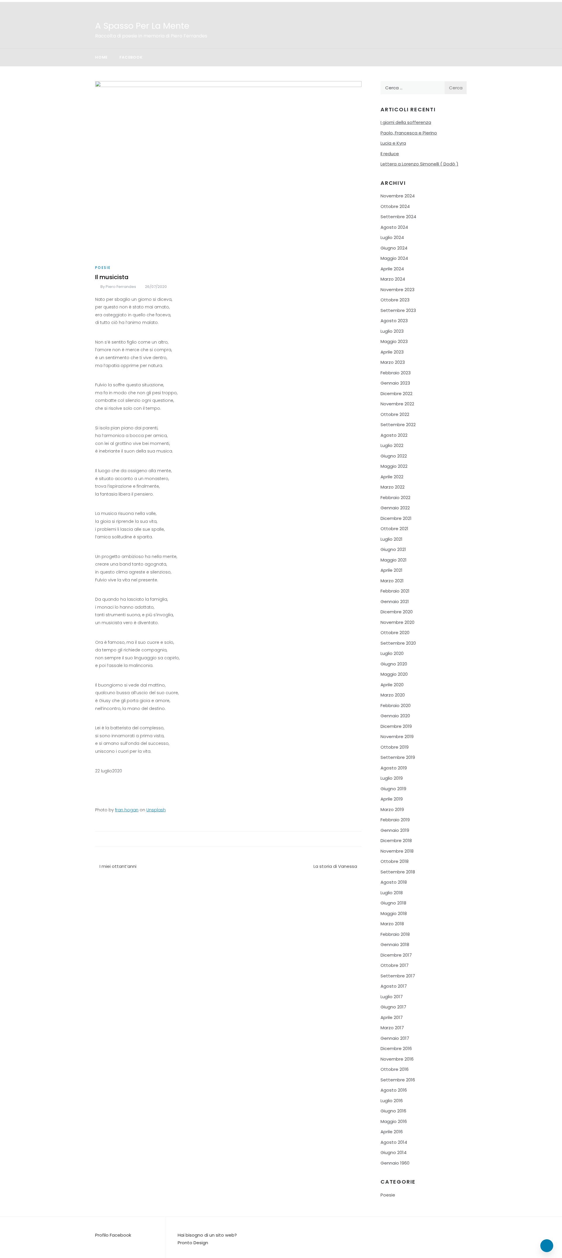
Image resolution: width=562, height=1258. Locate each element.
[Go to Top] (546, 1245)
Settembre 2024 (398, 217)
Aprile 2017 (392, 1017)
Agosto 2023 (394, 321)
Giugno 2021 (393, 549)
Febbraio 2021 (395, 591)
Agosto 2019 (394, 768)
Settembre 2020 (398, 643)
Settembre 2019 (398, 757)
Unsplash (156, 810)
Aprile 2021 (391, 570)
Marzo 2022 (393, 487)
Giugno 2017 (393, 1007)
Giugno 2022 (394, 456)
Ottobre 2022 (395, 414)
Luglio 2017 (392, 997)
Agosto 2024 (394, 227)
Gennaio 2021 (395, 601)
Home (101, 57)
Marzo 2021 (392, 581)
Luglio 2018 (392, 893)
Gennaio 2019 (395, 830)
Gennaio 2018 (395, 944)
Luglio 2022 (392, 445)
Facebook (131, 57)
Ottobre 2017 (395, 965)
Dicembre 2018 (396, 840)
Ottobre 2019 (395, 747)
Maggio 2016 (394, 1121)
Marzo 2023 (393, 362)
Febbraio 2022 (395, 497)
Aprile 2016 (392, 1132)
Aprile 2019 (392, 799)
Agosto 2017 (394, 986)
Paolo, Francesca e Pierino (409, 133)
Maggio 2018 (394, 913)
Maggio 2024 (394, 258)
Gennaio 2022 (395, 508)
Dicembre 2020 (397, 612)
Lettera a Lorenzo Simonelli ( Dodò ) (419, 164)
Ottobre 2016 (395, 1069)
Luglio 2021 (391, 539)
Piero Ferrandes (121, 286)
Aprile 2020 (392, 685)
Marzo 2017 (392, 1028)
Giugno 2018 (393, 903)
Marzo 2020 (393, 695)
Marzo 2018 (392, 924)
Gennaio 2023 (395, 383)
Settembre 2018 (398, 872)
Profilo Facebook (113, 1235)
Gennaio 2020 (395, 716)
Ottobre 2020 (395, 632)
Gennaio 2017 (395, 1038)
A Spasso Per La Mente (142, 26)
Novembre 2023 (397, 289)
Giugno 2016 (393, 1111)
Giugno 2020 (394, 664)
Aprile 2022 (392, 477)
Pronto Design (193, 1243)
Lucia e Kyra (393, 143)
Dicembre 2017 (396, 955)
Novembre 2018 (397, 851)
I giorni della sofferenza (406, 122)
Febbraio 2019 (395, 820)
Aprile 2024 (392, 269)
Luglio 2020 (392, 653)
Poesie (103, 267)
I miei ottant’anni (118, 866)
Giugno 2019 (393, 789)
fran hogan (126, 810)
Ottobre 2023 (395, 300)
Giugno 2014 (394, 1152)
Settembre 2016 (398, 1080)
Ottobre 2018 (395, 861)
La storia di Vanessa (335, 866)
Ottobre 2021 (394, 528)
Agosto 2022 (394, 435)
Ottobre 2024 (395, 206)
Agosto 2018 (394, 882)
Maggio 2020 (394, 674)
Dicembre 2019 (396, 726)
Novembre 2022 (397, 404)
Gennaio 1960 (395, 1163)
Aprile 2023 (392, 352)
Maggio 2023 (394, 341)
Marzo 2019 (392, 809)
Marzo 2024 (393, 279)
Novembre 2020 (397, 622)
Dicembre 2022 (396, 393)
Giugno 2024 (394, 248)
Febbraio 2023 (396, 373)
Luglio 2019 (392, 778)
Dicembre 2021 (396, 518)
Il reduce (390, 154)
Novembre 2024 (398, 196)
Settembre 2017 (398, 976)
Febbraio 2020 (396, 705)
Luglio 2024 (392, 237)
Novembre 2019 (397, 736)
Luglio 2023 (392, 331)
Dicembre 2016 (396, 1048)
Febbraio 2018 (395, 934)
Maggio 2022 (394, 466)
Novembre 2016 (397, 1059)
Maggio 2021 (394, 560)
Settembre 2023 (398, 310)
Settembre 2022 (398, 424)
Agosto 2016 (394, 1090)
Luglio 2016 (392, 1100)
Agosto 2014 (394, 1142)
